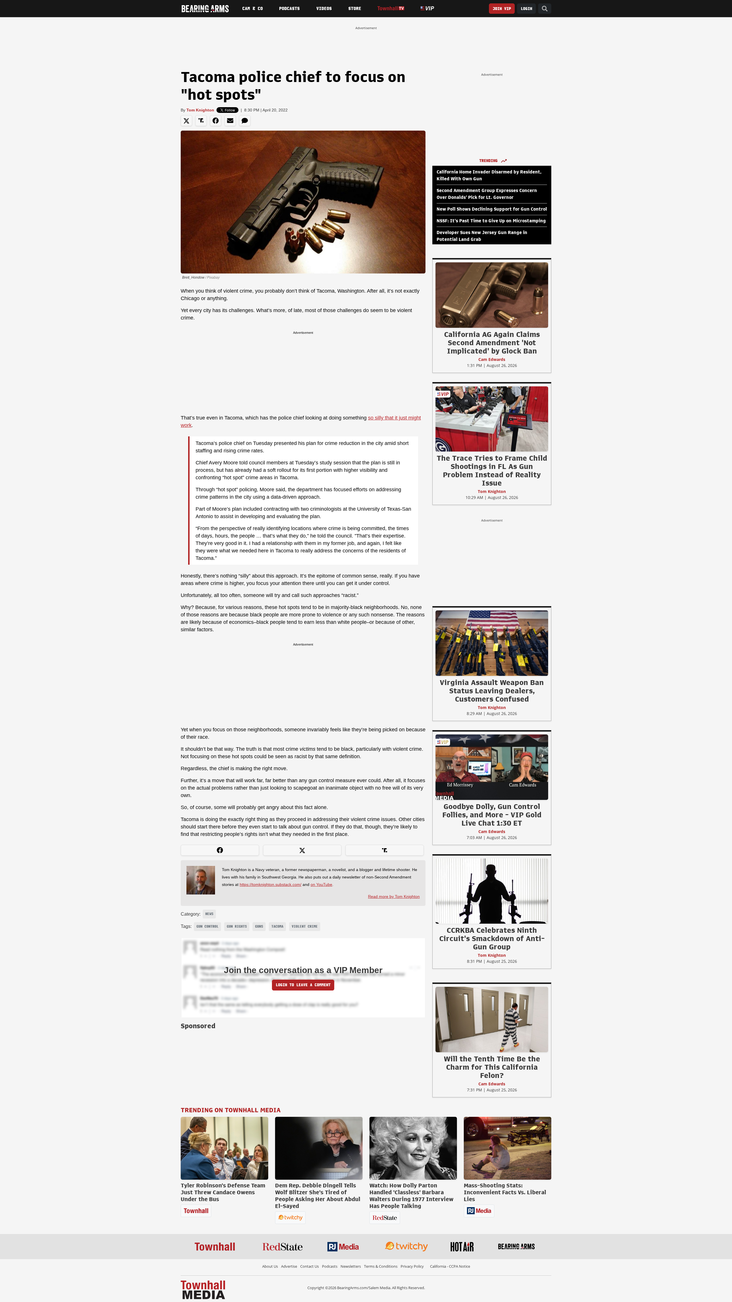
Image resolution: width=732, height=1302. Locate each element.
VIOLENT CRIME (305, 926)
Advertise (289, 1266)
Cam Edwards (491, 359)
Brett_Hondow (193, 277)
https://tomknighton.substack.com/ (270, 884)
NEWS (209, 914)
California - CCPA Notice (450, 1266)
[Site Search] (544, 8)
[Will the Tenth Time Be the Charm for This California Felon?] (491, 1019)
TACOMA (277, 926)
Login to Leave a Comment (303, 985)
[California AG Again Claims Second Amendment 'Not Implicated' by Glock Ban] (491, 295)
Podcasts (289, 8)
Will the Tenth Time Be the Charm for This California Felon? (492, 1067)
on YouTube (321, 884)
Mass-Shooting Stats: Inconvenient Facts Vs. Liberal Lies (505, 1192)
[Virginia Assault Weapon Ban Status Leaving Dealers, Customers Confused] (491, 643)
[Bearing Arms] (205, 9)
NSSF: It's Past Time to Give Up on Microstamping (491, 221)
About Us (270, 1266)
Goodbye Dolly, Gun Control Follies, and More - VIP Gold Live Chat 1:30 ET (492, 815)
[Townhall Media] (203, 1289)
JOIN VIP (502, 8)
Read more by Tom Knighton (394, 896)
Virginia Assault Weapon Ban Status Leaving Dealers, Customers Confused (492, 691)
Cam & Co (252, 8)
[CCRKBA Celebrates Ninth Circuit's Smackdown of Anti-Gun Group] (491, 890)
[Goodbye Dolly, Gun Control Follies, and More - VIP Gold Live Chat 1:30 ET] (491, 767)
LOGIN (526, 8)
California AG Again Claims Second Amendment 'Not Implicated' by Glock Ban (492, 343)
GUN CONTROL (207, 926)
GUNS (259, 926)
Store (354, 8)
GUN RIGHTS (237, 926)
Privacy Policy (412, 1266)
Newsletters (351, 1266)
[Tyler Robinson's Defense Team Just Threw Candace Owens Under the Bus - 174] (224, 1148)
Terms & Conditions (380, 1266)
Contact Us (309, 1266)
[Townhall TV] (390, 8)
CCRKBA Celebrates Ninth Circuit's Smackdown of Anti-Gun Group (492, 938)
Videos (324, 8)
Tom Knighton (200, 110)
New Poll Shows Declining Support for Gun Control (492, 209)
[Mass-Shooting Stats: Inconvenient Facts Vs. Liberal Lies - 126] (507, 1148)
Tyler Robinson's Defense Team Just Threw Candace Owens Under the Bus (223, 1192)
